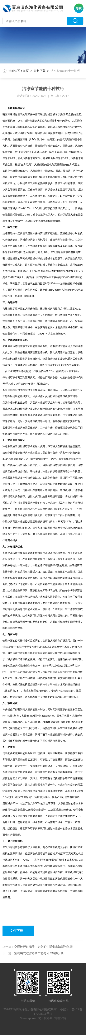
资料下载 (40, 70)
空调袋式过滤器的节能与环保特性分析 (39, 953)
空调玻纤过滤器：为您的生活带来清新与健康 (43, 946)
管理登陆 (60, 1018)
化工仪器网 (45, 1018)
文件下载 (16, 930)
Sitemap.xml (28, 1018)
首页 (26, 70)
